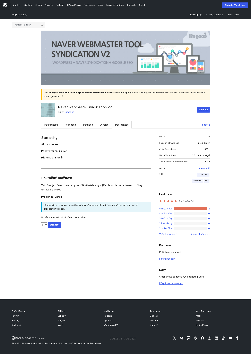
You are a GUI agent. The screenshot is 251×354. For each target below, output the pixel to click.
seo (207, 175)
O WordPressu (18, 311)
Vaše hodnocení (167, 234)
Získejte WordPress (235, 5)
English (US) (204, 168)
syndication (197, 180)
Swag (154, 325)
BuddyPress (202, 325)
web (207, 180)
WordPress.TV (111, 325)
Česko (42, 338)
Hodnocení (70, 124)
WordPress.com (203, 311)
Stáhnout (203, 109)
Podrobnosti (51, 124)
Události (154, 316)
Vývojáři (104, 124)
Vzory (60, 325)
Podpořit (154, 320)
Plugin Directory (19, 14)
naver (200, 175)
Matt (198, 316)
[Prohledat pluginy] (42, 25)
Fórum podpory (167, 258)
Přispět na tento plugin (171, 283)
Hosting (15, 320)
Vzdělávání (109, 311)
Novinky (15, 316)
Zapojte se (155, 311)
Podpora (205, 124)
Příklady (62, 311)
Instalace (88, 124)
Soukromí (16, 325)
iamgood (69, 112)
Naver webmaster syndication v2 (85, 107)
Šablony (62, 316)
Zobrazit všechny (200, 234)
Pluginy (61, 320)
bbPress (200, 320)
